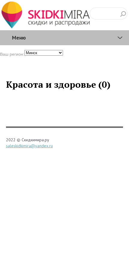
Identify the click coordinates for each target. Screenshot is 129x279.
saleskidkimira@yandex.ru (29, 145)
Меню (19, 37)
